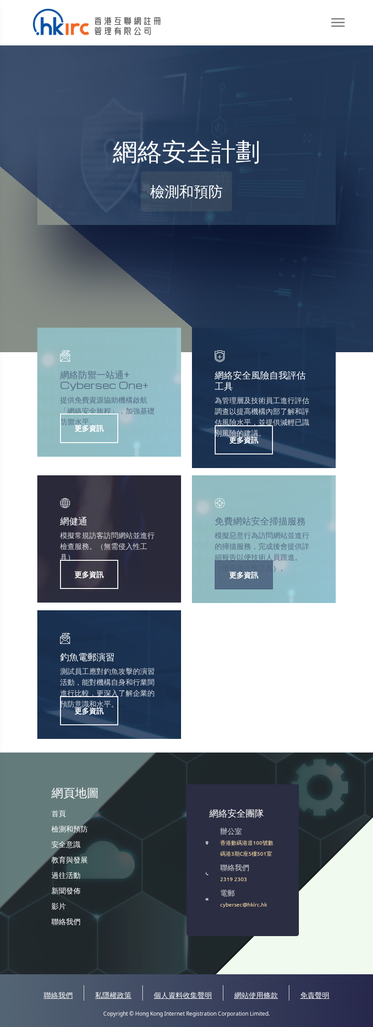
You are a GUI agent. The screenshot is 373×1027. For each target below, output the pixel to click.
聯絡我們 (66, 921)
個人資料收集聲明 (183, 995)
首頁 (58, 813)
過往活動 (66, 874)
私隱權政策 (113, 995)
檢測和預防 (69, 828)
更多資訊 (89, 427)
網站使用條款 (256, 995)
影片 (58, 905)
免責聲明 (314, 995)
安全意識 (66, 843)
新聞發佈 (66, 890)
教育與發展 (69, 859)
